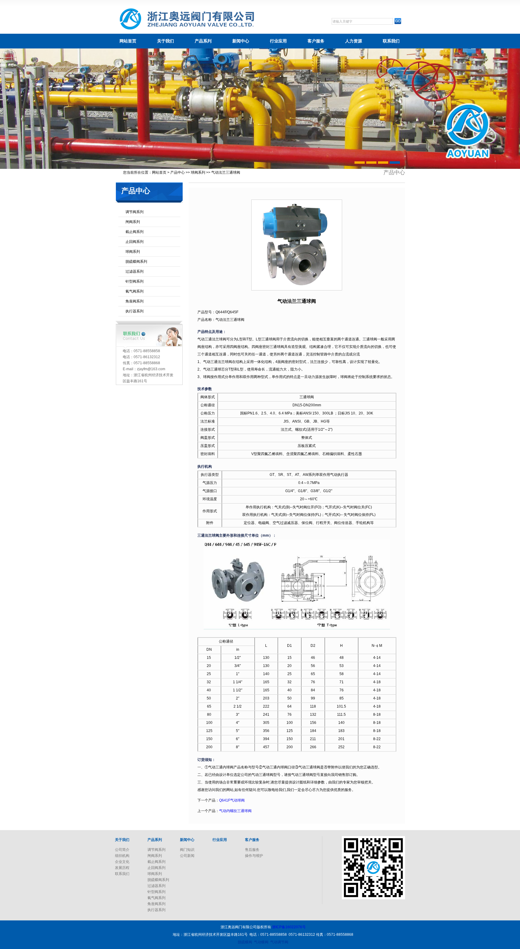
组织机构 (122, 856)
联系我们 (391, 41)
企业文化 (122, 862)
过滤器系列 (134, 271)
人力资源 (353, 41)
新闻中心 (240, 41)
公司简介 (122, 850)
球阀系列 (198, 172)
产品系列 (203, 41)
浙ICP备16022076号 (289, 927)
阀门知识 (187, 850)
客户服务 (316, 41)
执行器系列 (134, 311)
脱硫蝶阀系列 (136, 261)
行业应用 (278, 41)
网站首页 (127, 41)
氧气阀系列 (134, 291)
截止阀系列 (134, 232)
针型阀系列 (134, 281)
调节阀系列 (134, 212)
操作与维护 (254, 856)
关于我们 (165, 41)
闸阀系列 (132, 222)
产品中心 (177, 172)
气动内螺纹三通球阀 (235, 811)
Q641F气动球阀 (232, 800)
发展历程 (122, 868)
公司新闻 (187, 856)
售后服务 (252, 850)
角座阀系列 (134, 301)
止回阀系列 (134, 242)
